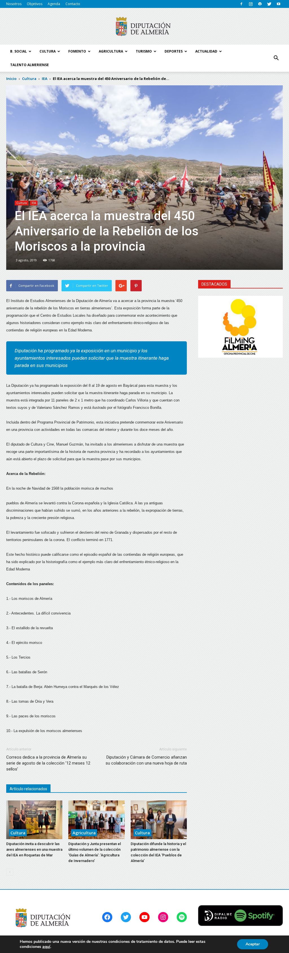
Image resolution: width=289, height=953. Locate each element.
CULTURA (48, 51)
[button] (276, 58)
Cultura (21, 203)
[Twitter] (269, 4)
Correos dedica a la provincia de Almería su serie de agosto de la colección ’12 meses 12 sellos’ (48, 763)
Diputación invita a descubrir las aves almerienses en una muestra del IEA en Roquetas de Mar (34, 849)
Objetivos (34, 3)
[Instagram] (250, 4)
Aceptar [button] (253, 944)
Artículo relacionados (28, 789)
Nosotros (13, 3)
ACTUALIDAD (206, 51)
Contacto (72, 3)
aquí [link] (46, 946)
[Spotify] (260, 4)
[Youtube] (278, 4)
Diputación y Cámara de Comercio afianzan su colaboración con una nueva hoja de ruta (146, 760)
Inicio (11, 78)
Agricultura (84, 832)
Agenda (54, 3)
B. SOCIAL (18, 51)
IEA (34, 203)
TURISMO (144, 51)
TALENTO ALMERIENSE (29, 64)
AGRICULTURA (111, 51)
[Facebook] (241, 4)
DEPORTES (174, 51)
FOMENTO (77, 51)
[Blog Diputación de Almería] (144, 26)
